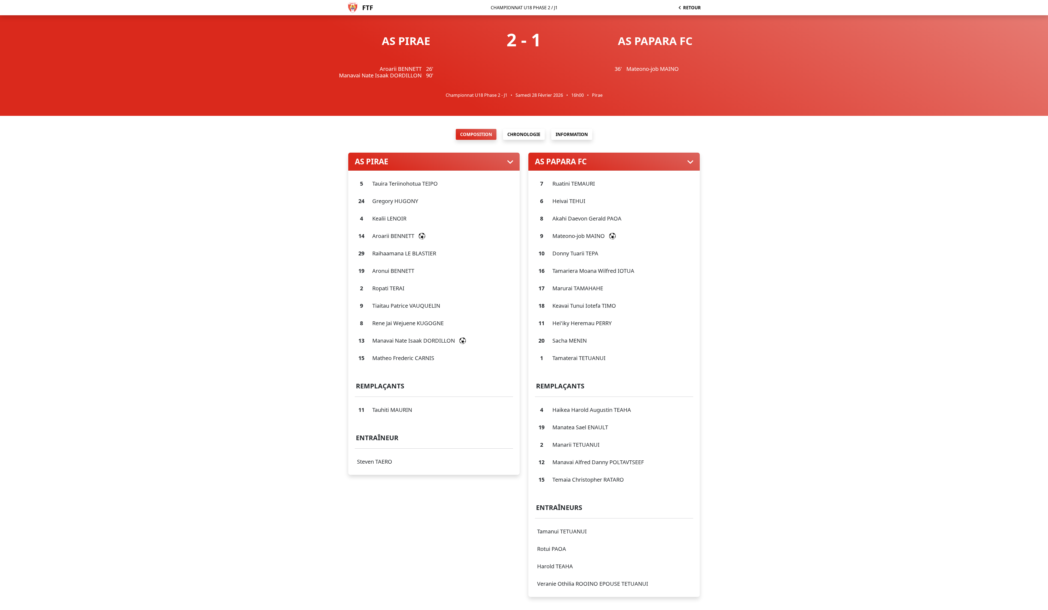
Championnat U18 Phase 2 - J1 (476, 95)
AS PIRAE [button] (371, 161)
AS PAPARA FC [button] (561, 161)
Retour (692, 8)
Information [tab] (572, 134)
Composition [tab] (476, 134)
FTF (367, 7)
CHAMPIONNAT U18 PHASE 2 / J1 (524, 8)
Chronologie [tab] (523, 134)
